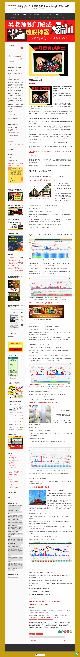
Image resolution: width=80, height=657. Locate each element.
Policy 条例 (12, 486)
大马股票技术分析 (15, 14)
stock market (15, 510)
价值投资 (9, 519)
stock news (19, 512)
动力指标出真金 (32, 640)
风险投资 (13, 569)
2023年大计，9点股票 (18, 505)
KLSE (20, 507)
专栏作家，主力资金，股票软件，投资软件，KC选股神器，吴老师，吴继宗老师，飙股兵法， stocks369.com (15, 516)
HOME (8, 14)
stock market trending (12, 512)
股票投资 (13, 546)
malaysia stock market (12, 508)
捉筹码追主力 (13, 467)
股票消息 (9, 555)
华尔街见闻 (14, 519)
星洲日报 (9, 536)
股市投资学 (10, 544)
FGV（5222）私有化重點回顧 (15, 257)
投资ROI (9, 531)
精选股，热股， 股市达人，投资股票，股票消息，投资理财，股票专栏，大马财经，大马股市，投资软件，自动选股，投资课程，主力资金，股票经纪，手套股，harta (15, 541)
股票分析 (9, 546)
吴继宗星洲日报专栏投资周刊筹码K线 (51, 17)
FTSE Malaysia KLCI (11, 507)
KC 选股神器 (24, 14)
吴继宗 (17, 519)
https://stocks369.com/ (18, 129)
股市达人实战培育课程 (34, 14)
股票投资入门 (18, 546)
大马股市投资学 (14, 525)
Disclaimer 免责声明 (14, 487)
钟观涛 (36, 77)
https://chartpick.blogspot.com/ (14, 132)
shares (18, 508)
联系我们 (64, 17)
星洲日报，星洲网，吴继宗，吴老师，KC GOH (15, 537)
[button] (76, 653)
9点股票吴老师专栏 (11, 505)
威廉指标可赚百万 (67, 640)
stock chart (10, 510)
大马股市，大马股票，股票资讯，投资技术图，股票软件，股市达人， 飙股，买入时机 (15, 528)
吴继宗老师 (44, 14)
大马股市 (9, 525)
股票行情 (9, 561)
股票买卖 (19, 544)
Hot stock (17, 507)
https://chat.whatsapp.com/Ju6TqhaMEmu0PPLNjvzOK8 (41, 619)
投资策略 (16, 531)
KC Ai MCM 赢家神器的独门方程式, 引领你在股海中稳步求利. (19, 17)
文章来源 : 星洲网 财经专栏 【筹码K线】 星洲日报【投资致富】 (15, 534)
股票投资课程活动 (14, 481)
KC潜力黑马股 (13, 469)
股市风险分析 (15, 544)
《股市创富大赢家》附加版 (15, 482)
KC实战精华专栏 (57, 14)
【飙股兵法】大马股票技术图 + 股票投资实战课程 (43, 6)
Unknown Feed (12, 492)
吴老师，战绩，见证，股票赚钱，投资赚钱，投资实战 (15, 523)
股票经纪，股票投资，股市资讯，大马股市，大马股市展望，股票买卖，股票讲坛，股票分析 (15, 558)
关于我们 (12, 484)
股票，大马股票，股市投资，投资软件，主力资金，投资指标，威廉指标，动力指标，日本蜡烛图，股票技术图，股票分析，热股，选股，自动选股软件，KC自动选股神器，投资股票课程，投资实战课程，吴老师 (15, 566)
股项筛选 (9, 569)
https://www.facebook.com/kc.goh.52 (15, 151)
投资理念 (13, 531)
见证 (50, 14)
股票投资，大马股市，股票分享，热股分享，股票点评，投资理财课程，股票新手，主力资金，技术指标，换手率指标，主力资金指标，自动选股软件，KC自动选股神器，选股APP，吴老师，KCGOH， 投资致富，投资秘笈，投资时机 (15, 551)
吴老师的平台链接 (37, 17)
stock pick (10, 513)
